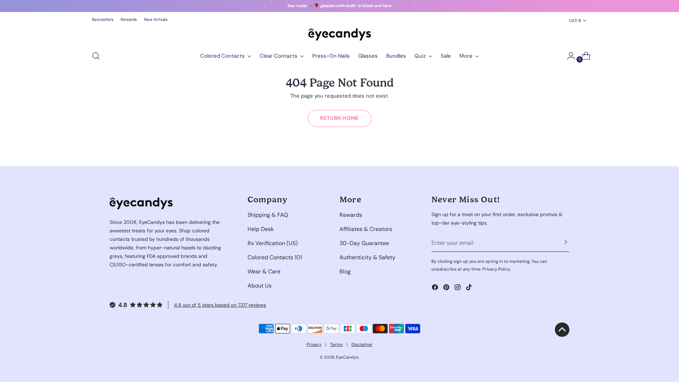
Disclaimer (362, 344)
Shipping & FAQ (268, 215)
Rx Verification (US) (273, 243)
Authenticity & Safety (367, 257)
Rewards (351, 215)
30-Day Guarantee (364, 243)
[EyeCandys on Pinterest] (447, 288)
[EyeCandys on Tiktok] (469, 288)
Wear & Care (264, 271)
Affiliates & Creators (366, 229)
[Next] (414, 6)
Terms (336, 344)
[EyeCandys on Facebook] (435, 288)
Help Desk (261, 229)
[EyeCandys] (339, 34)
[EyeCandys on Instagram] (458, 288)
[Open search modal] (96, 56)
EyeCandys (347, 357)
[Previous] (265, 6)
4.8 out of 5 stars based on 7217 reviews (220, 305)
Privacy (314, 344)
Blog (345, 271)
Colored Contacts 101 (275, 257)
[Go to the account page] (568, 56)
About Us (260, 285)
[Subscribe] (565, 243)
